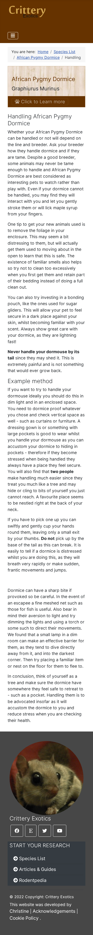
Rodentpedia (32, 880)
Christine (19, 911)
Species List (32, 858)
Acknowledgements (54, 911)
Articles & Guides (37, 869)
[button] (16, 831)
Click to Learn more (42, 101)
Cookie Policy (24, 918)
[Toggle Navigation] (13, 35)
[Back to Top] (84, 926)
